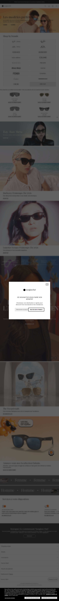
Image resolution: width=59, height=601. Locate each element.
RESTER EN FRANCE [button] (36, 309)
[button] (47, 284)
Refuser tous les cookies (32, 597)
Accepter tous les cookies (49, 597)
